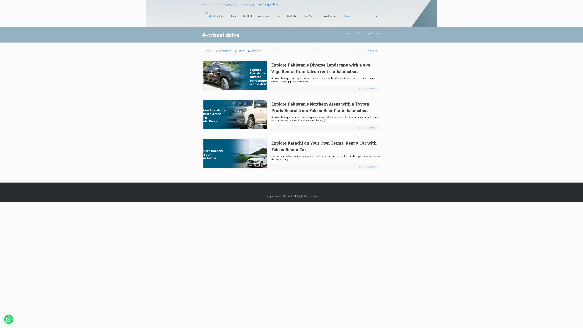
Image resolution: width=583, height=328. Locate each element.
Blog (359, 33)
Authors (254, 51)
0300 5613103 (248, 4)
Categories (223, 51)
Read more (373, 88)
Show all (374, 51)
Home (347, 33)
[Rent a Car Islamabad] (214, 16)
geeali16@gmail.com (268, 4)
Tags (240, 51)
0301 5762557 (231, 4)
